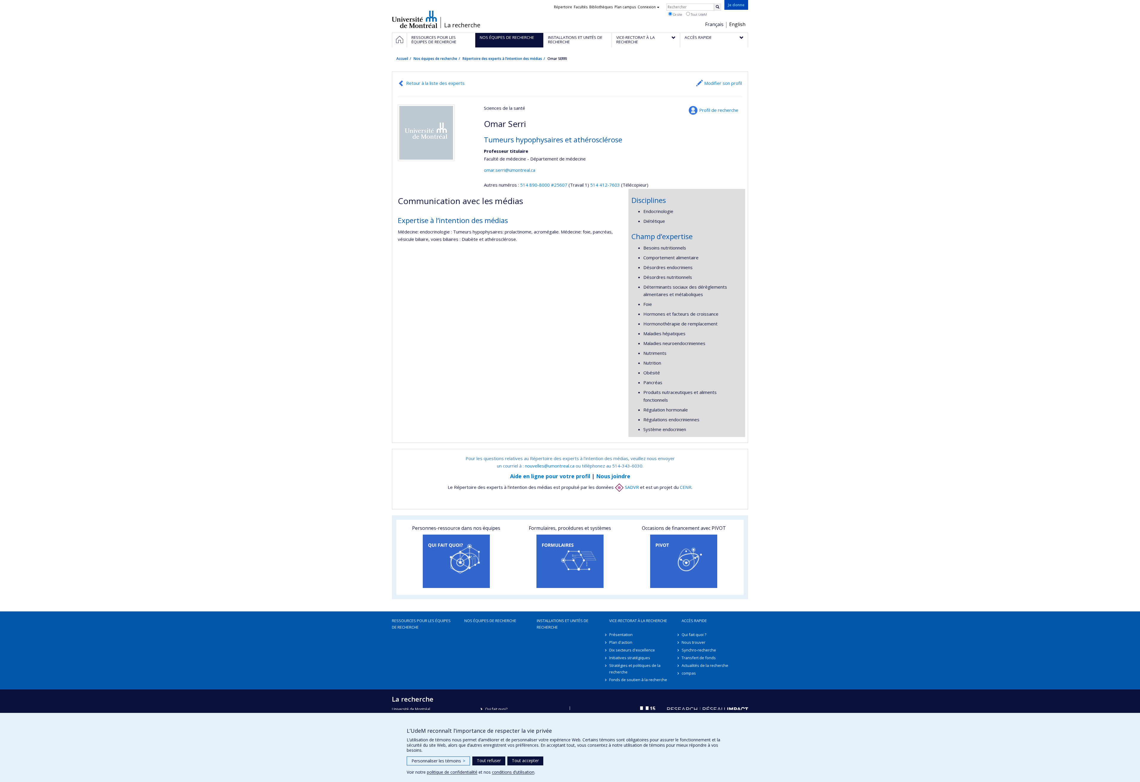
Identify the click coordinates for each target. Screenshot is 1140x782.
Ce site (677, 14)
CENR (685, 487)
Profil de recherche (718, 110)
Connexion (647, 6)
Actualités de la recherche (705, 665)
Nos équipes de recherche (435, 58)
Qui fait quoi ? (694, 634)
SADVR (631, 487)
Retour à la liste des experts (435, 83)
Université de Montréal (414, 19)
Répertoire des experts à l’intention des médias (502, 58)
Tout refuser (489, 760)
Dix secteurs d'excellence (632, 650)
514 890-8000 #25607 (543, 185)
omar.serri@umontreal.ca (509, 170)
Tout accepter (525, 760)
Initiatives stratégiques (629, 657)
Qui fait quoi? (496, 709)
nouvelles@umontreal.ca (549, 466)
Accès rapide (694, 620)
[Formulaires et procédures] (570, 561)
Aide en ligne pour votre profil (550, 476)
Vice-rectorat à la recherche (638, 620)
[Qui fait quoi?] (456, 561)
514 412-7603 (605, 185)
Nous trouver (693, 642)
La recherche (462, 25)
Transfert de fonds (699, 657)
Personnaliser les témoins (438, 761)
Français (714, 24)
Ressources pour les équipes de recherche (421, 624)
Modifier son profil (723, 83)
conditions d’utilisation (513, 772)
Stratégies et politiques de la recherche (635, 669)
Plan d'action (620, 642)
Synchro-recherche (699, 650)
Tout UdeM (698, 14)
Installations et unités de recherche (562, 624)
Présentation (621, 634)
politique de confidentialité (452, 772)
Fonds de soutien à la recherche (638, 679)
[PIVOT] (684, 561)
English (737, 24)
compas (689, 673)
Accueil (402, 58)
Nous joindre (613, 476)
